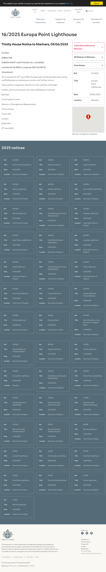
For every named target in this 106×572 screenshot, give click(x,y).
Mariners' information (40, 20)
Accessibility (6, 557)
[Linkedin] (87, 533)
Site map (30, 557)
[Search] (95, 11)
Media (43, 11)
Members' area (78, 11)
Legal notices (18, 557)
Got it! (96, 3)
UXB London (13, 566)
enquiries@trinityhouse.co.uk (91, 553)
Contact (67, 11)
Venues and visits (78, 20)
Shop (60, 11)
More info (69, 3)
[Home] (15, 13)
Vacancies (51, 11)
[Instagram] (91, 533)
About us (35, 11)
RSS (37, 557)
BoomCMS (30, 566)
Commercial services (96, 20)
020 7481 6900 (86, 551)
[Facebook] (82, 533)
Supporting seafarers (60, 20)
